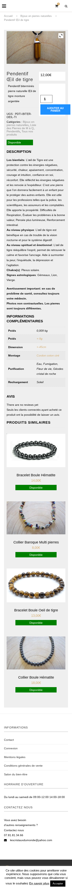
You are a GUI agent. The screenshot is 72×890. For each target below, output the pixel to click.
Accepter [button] (58, 883)
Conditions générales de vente (23, 765)
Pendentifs (13, 131)
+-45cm (41, 347)
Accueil (8, 16)
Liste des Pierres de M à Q (21, 126)
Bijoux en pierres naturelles (36, 16)
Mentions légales (14, 757)
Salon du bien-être (15, 774)
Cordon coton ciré (48, 355)
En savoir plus (39, 883)
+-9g (39, 338)
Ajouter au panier (55, 109)
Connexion (11, 748)
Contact (9, 739)
